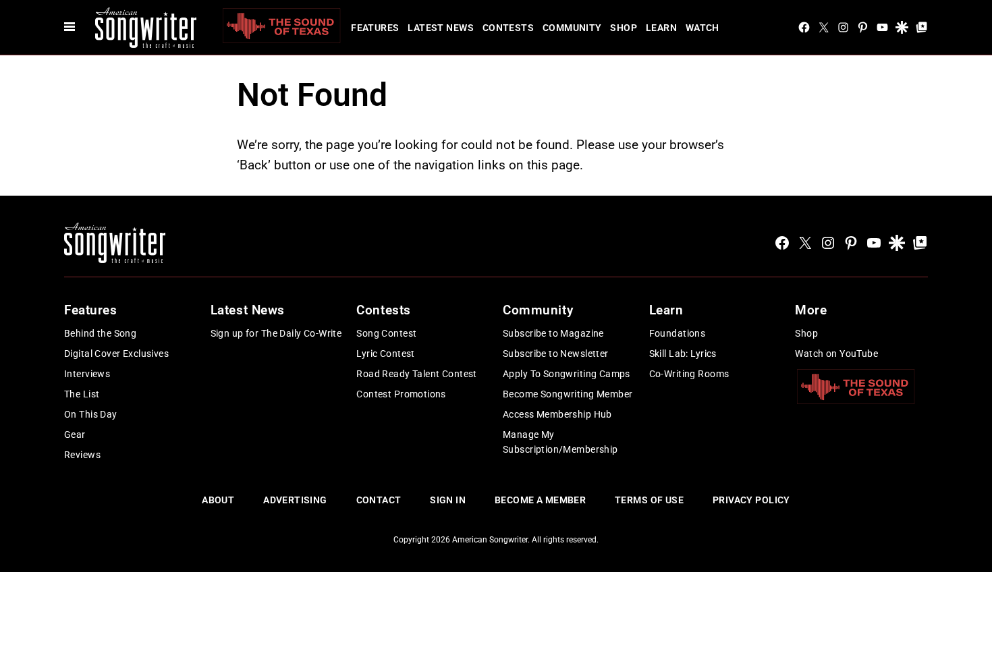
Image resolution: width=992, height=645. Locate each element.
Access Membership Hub (557, 414)
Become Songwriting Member (568, 394)
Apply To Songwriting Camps (566, 373)
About (218, 500)
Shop (623, 27)
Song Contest (386, 333)
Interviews (87, 373)
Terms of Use (649, 500)
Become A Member (540, 500)
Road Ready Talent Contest (416, 373)
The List (81, 394)
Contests (508, 27)
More (811, 310)
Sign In (448, 500)
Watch (702, 27)
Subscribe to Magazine (553, 333)
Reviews (82, 454)
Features (375, 27)
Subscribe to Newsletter (556, 353)
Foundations (677, 333)
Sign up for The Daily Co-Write (276, 333)
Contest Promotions (401, 394)
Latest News (441, 27)
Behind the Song (100, 333)
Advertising (295, 500)
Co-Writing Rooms (689, 373)
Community (572, 27)
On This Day (90, 414)
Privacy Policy (751, 500)
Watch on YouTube (836, 353)
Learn (661, 27)
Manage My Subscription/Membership (560, 442)
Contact (379, 500)
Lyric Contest (385, 353)
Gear (75, 434)
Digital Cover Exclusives (116, 353)
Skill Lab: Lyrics (683, 353)
